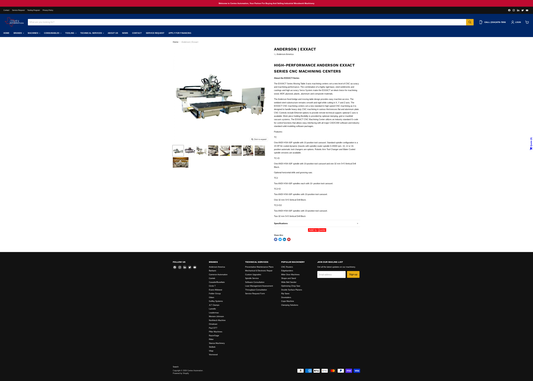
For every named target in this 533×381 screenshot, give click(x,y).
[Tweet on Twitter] (280, 239)
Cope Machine (287, 301)
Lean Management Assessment (259, 286)
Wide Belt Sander (288, 282)
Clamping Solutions (289, 305)
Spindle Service (252, 278)
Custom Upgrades (253, 274)
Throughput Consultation (256, 290)
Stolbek (212, 347)
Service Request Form (255, 293)
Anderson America (285, 54)
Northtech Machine (217, 320)
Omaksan (213, 324)
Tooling (70, 33)
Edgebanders (287, 270)
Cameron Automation (218, 274)
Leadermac (214, 313)
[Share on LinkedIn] (284, 239)
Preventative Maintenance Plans (259, 267)
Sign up (353, 274)
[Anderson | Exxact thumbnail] (178, 150)
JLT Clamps (214, 305)
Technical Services (91, 33)
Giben (211, 297)
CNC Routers (287, 267)
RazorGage (214, 335)
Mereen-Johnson (216, 316)
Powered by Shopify (181, 373)
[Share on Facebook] (275, 239)
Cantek (212, 278)
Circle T (212, 286)
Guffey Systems (216, 301)
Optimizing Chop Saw (290, 286)
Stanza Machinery (217, 343)
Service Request (18, 10)
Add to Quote (317, 229)
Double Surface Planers (291, 290)
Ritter (211, 339)
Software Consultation (254, 282)
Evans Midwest (215, 290)
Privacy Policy (48, 10)
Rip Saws (285, 293)
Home (6, 33)
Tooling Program (33, 10)
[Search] (470, 22)
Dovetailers (286, 297)
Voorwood (213, 354)
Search (175, 367)
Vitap (211, 351)
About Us (113, 33)
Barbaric (212, 270)
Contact (6, 10)
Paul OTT (213, 328)
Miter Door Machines (290, 274)
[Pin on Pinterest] (289, 239)
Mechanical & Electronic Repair (258, 270)
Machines (33, 33)
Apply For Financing (180, 33)
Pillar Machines (215, 332)
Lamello (212, 309)
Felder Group (215, 293)
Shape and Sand (288, 278)
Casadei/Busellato (217, 282)
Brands (18, 33)
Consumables (52, 33)
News (125, 33)
